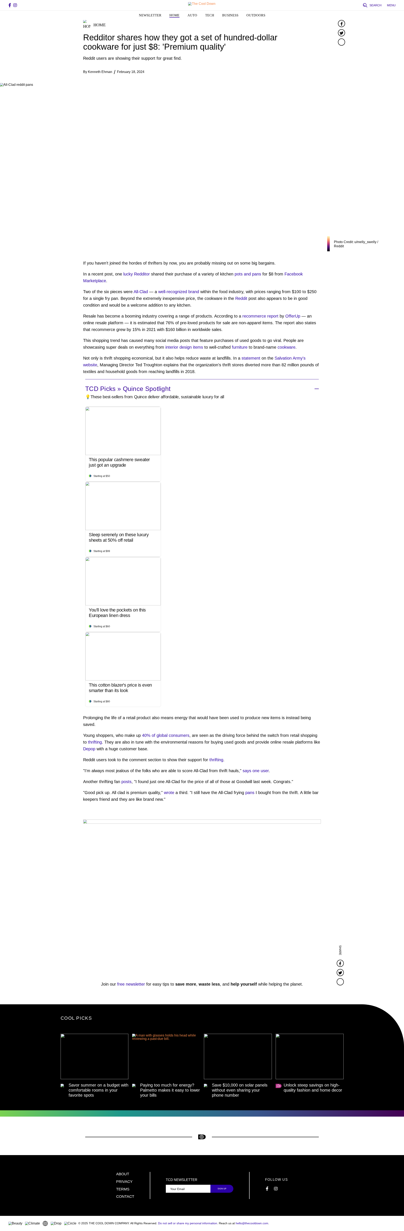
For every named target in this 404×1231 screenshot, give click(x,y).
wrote (169, 792)
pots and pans (248, 274)
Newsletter (150, 15)
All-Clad (141, 291)
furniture (239, 347)
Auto (192, 15)
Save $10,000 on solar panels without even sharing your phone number (239, 1090)
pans (249, 792)
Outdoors (255, 15)
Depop (89, 749)
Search (375, 5)
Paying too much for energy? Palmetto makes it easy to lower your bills (170, 1090)
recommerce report (260, 316)
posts (126, 781)
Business (230, 15)
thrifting (95, 742)
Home (174, 15)
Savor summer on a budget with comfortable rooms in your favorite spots (98, 1090)
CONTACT (125, 1196)
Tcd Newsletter (181, 1180)
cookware (286, 347)
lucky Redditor (136, 274)
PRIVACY (124, 1181)
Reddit (241, 298)
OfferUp (292, 316)
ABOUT (122, 1174)
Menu (391, 5)
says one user (256, 770)
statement (251, 358)
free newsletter (131, 984)
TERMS (122, 1189)
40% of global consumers (165, 735)
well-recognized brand (178, 291)
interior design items (184, 347)
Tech (209, 15)
